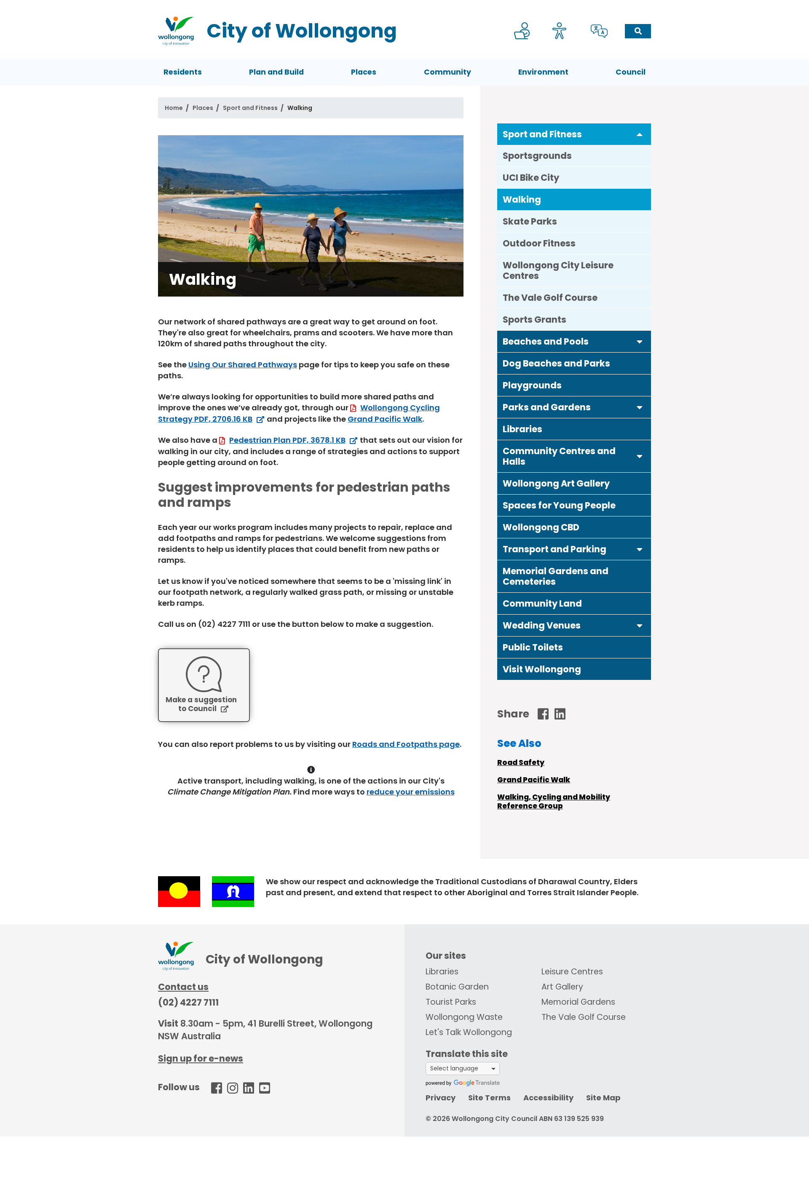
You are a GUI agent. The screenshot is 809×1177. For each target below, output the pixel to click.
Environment (543, 72)
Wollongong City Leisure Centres (558, 270)
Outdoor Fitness (539, 243)
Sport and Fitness (250, 108)
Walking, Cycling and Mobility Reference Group (553, 801)
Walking (522, 199)
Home (174, 108)
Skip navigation (406, 5)
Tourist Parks (451, 1002)
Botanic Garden (457, 986)
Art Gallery (562, 986)
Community (447, 72)
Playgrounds (532, 385)
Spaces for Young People (559, 505)
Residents (182, 72)
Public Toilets (533, 647)
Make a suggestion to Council (201, 705)
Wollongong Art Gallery (556, 483)
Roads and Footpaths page (406, 744)
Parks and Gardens (547, 407)
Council (631, 72)
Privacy (440, 1097)
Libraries (522, 429)
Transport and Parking (554, 549)
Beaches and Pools (546, 341)
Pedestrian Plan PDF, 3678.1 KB (287, 440)
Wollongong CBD (541, 527)
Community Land (542, 603)
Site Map (603, 1097)
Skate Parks (530, 221)
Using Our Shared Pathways (242, 364)
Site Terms (489, 1097)
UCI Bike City (531, 177)
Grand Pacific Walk (385, 419)
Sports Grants (534, 319)
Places (363, 72)
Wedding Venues (542, 625)
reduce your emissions (411, 791)
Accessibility (548, 1097)
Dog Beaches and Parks (556, 363)
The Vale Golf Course (550, 298)
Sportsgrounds (537, 156)
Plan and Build (276, 72)
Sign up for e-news (200, 1058)
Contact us (183, 987)
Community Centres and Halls (559, 456)
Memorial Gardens (578, 1002)
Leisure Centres (572, 971)
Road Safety (520, 762)
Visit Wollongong (542, 669)
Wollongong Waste (464, 1017)
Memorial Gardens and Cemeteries (555, 576)
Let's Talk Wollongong (469, 1032)
